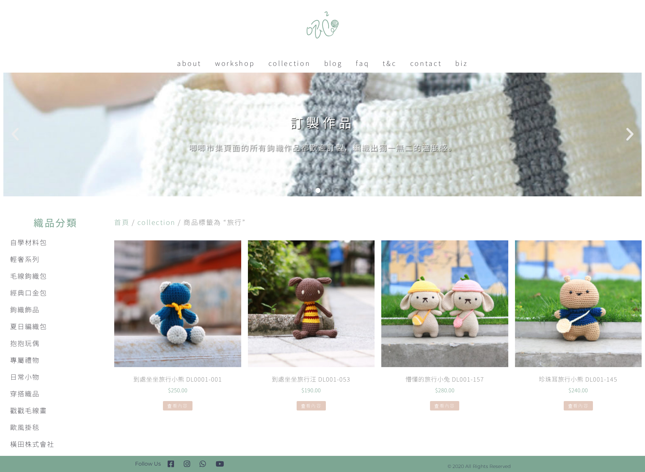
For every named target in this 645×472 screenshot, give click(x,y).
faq (362, 63)
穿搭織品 (25, 393)
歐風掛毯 (25, 427)
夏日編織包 (28, 326)
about (189, 63)
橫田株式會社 (32, 444)
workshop (235, 63)
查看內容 (177, 405)
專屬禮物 (25, 360)
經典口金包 (28, 293)
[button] (308, 190)
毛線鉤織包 (28, 276)
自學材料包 (28, 242)
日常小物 (25, 377)
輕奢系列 (25, 259)
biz (461, 63)
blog (333, 63)
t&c (389, 63)
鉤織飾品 (25, 309)
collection (289, 63)
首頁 (121, 222)
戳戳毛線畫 (28, 410)
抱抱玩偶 (25, 343)
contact (426, 63)
